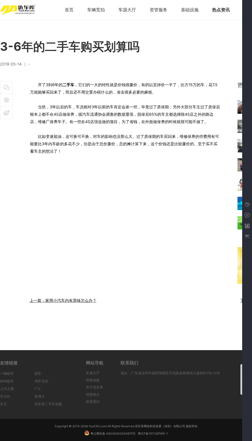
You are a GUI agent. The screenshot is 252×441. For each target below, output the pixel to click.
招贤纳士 (93, 394)
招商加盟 (93, 380)
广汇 (37, 389)
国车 (37, 373)
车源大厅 (127, 9)
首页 (69, 9)
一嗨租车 (7, 373)
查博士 (39, 396)
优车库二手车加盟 (48, 404)
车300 (5, 396)
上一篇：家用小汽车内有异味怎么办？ (63, 300)
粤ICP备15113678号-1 (153, 433)
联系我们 (93, 401)
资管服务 (158, 9)
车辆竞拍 (96, 9)
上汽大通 (7, 389)
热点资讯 (221, 9)
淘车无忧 (41, 381)
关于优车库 (94, 387)
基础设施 (190, 9)
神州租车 (7, 381)
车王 (3, 404)
